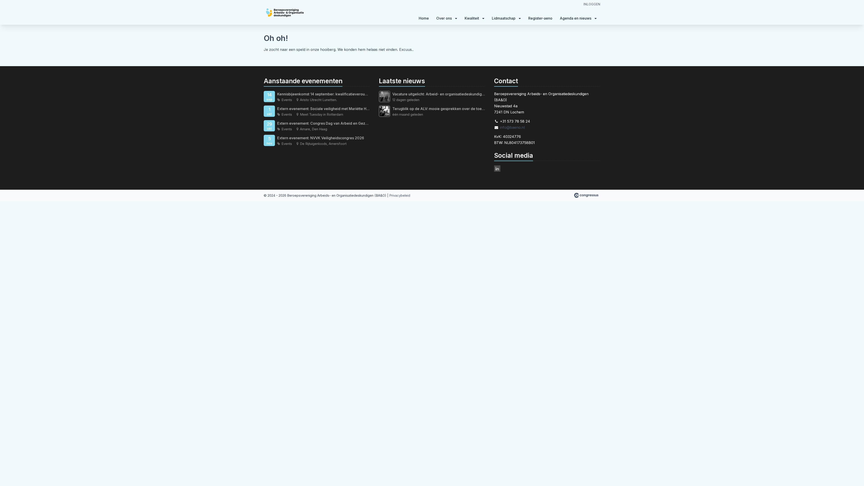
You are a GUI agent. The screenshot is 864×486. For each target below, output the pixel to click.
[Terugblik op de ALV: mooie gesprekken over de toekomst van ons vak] (384, 111)
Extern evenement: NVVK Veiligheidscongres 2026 (320, 138)
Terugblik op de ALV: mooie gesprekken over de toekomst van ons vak (438, 108)
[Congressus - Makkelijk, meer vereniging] (586, 195)
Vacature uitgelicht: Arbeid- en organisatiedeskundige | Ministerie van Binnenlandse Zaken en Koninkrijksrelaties (438, 94)
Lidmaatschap (503, 18)
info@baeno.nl (512, 127)
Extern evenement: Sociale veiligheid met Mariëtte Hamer (323, 108)
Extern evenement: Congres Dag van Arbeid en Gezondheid (323, 123)
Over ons (444, 18)
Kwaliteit (472, 18)
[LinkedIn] (497, 168)
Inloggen (591, 4)
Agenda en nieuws (575, 18)
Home (424, 18)
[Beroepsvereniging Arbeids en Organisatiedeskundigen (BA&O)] (297, 12)
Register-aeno (540, 18)
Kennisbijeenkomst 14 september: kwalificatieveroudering (323, 94)
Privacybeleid (399, 195)
